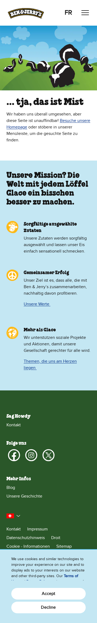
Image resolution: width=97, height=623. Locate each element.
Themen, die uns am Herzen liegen (50, 364)
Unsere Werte (37, 304)
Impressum (37, 529)
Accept (49, 593)
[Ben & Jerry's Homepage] (26, 12)
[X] (48, 455)
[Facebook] (14, 455)
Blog (10, 487)
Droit (55, 537)
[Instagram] (31, 455)
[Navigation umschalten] (85, 12)
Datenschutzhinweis (25, 537)
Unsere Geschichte (24, 496)
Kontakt (13, 425)
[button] (13, 515)
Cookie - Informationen (28, 546)
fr (68, 12)
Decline (48, 607)
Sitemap (64, 546)
